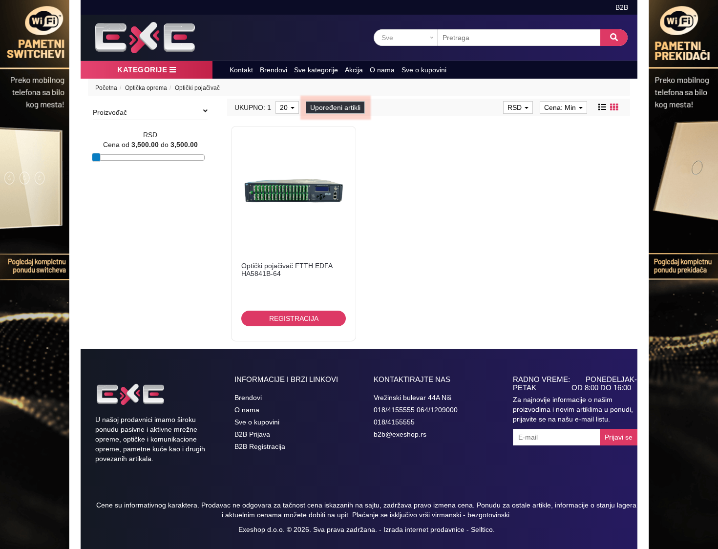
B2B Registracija (259, 446)
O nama (382, 70)
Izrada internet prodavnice (424, 529)
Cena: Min (561, 107)
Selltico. (483, 529)
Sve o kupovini (423, 70)
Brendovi (273, 70)
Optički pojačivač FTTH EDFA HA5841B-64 (286, 269)
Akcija (354, 70)
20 (285, 107)
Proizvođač (110, 112)
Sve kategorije (316, 70)
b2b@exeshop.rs (400, 434)
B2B (621, 7)
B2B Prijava (252, 434)
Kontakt (241, 70)
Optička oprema (146, 87)
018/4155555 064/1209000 (416, 410)
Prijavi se (619, 437)
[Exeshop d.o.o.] (145, 38)
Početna (106, 87)
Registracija (293, 318)
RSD (515, 107)
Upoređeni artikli (335, 107)
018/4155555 (394, 422)
